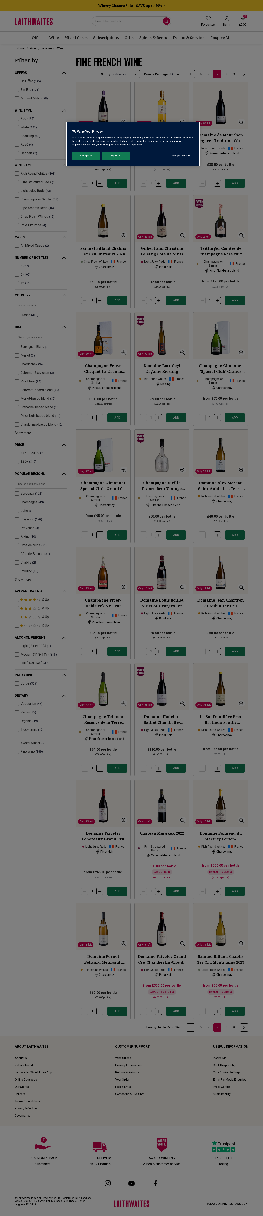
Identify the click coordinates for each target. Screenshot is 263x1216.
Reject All (116, 155)
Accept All (86, 155)
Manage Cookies (180, 155)
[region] (133, 144)
